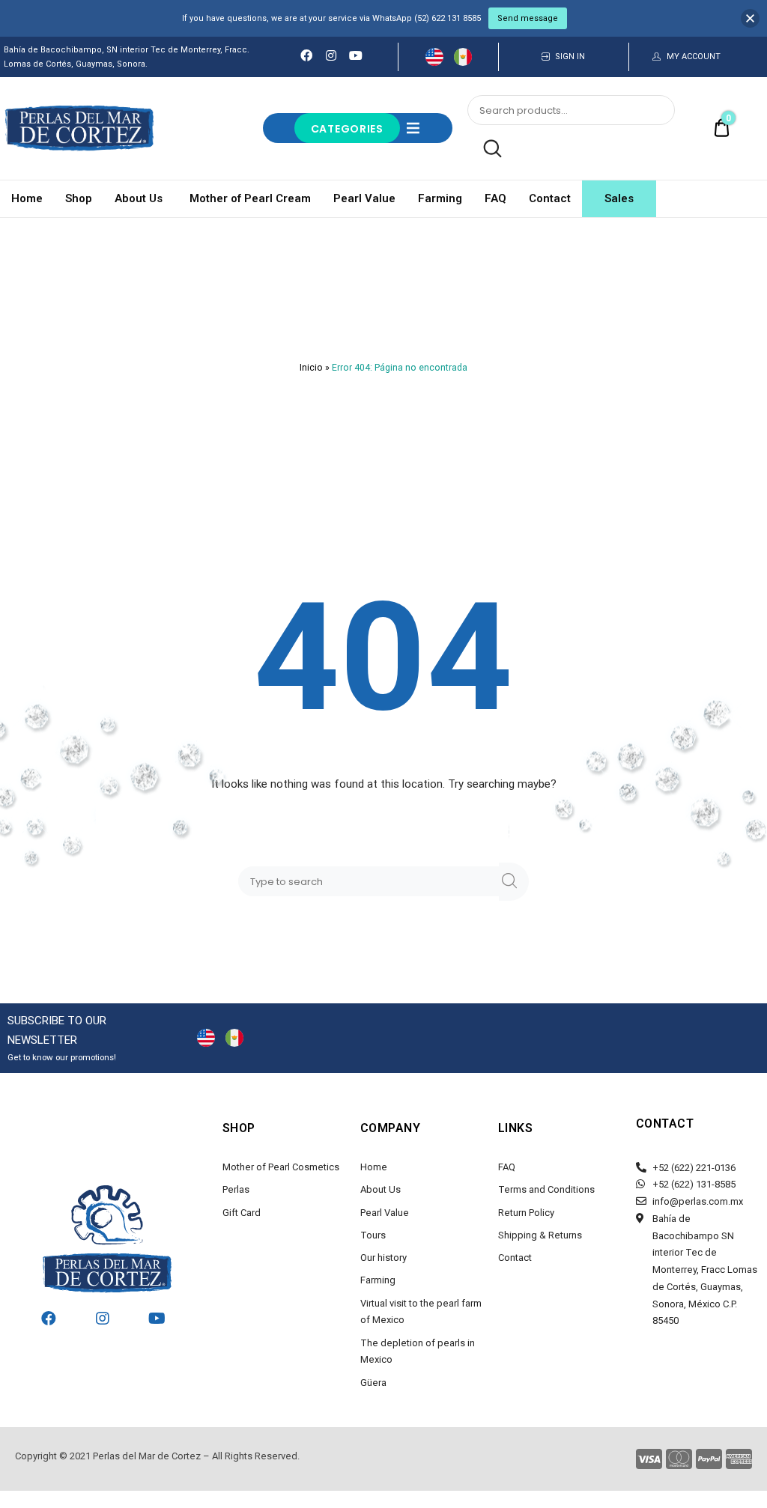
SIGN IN (570, 56)
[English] (434, 56)
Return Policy (526, 1212)
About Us (139, 198)
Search (484, 149)
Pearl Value (364, 198)
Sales (619, 198)
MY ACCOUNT (694, 56)
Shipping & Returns (540, 1235)
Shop (78, 198)
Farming (440, 198)
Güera (373, 1382)
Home (27, 198)
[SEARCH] (514, 882)
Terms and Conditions (546, 1189)
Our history (383, 1257)
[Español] (463, 56)
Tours (373, 1235)
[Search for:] (371, 881)
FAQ (495, 198)
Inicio (311, 367)
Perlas (235, 1189)
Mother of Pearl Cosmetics (280, 1167)
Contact (550, 198)
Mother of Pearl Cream (250, 198)
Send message (527, 18)
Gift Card (241, 1212)
